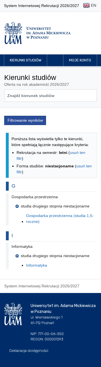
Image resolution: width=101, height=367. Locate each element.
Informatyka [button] (22, 246)
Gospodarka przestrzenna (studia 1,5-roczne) (60, 218)
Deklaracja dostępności (28, 350)
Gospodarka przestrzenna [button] (35, 197)
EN (93, 5)
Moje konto (80, 60)
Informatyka (36, 265)
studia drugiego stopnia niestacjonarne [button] (55, 206)
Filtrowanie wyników (25, 120)
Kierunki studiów (25, 60)
